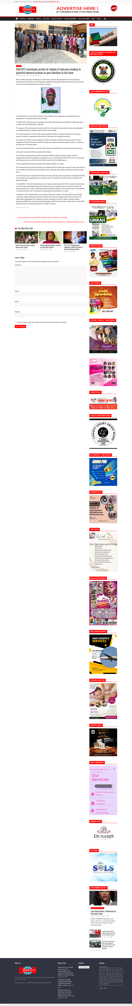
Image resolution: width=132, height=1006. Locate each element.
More (99, 19)
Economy (30, 19)
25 (111, 981)
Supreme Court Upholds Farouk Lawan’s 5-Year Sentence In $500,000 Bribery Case (54, 222)
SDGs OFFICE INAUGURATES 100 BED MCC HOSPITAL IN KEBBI (41, 217)
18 (111, 978)
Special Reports (56, 19)
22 (101, 981)
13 (117, 975)
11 (111, 975)
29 (101, 984)
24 (107, 981)
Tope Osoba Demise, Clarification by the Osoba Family (103, 912)
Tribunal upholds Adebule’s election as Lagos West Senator (50, 246)
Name (17, 291)
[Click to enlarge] (103, 684)
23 (104, 981)
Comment (18, 265)
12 (114, 975)
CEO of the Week (83, 19)
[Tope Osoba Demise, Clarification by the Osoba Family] (103, 891)
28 (121, 981)
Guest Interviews (70, 19)
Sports (38, 19)
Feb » (105, 988)
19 (114, 978)
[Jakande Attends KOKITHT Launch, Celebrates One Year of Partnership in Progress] (95, 930)
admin (30, 75)
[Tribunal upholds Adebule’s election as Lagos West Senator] (50, 232)
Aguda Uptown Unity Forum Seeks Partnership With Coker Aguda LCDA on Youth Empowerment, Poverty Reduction (108, 944)
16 (104, 978)
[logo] (28, 967)
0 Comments (37, 75)
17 (107, 978)
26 (114, 981)
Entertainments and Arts (97, 908)
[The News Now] (17, 19)
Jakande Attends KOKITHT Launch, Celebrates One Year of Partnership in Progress (108, 933)
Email (17, 301)
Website (17, 312)
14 (121, 975)
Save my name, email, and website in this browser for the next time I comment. (42, 322)
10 (107, 975)
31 (107, 984)
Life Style (46, 19)
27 (117, 981)
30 (104, 984)
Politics (22, 19)
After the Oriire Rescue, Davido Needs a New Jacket (25, 246)
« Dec (101, 988)
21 (121, 978)
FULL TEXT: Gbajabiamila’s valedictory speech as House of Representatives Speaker (73, 247)
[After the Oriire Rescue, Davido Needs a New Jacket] (26, 232)
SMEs (93, 19)
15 (101, 978)
